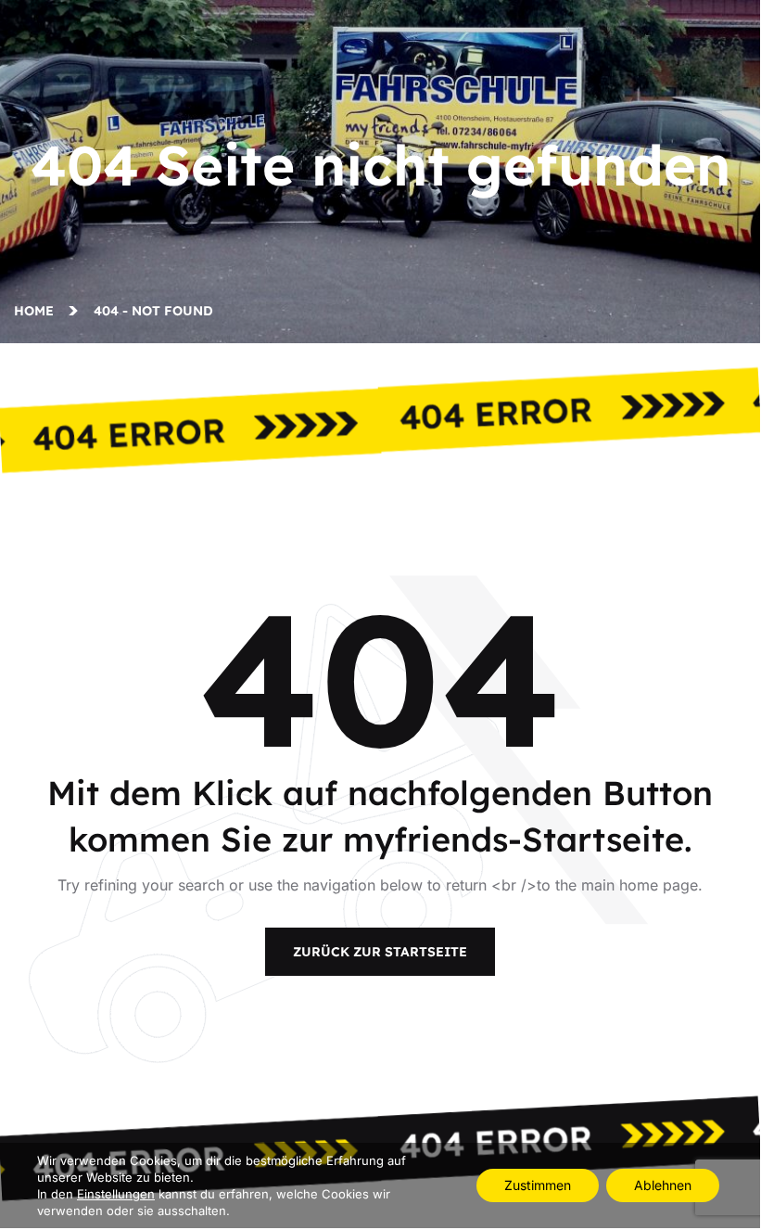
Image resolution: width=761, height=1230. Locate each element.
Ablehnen (662, 1185)
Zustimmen (537, 1185)
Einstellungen (116, 1193)
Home (37, 310)
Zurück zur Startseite (380, 951)
